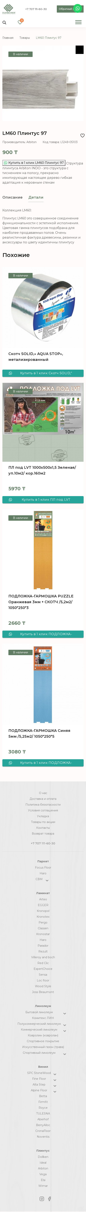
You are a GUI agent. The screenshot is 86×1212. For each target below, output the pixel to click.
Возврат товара (43, 833)
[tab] (12, 197)
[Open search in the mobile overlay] (4, 22)
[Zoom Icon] (80, 50)
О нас (43, 793)
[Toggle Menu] (78, 22)
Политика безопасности (43, 804)
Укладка (43, 816)
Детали (35, 197)
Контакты (43, 828)
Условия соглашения (43, 810)
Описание (12, 197)
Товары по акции (43, 822)
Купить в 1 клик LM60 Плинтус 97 (36, 163)
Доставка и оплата (43, 799)
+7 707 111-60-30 (36, 9)
